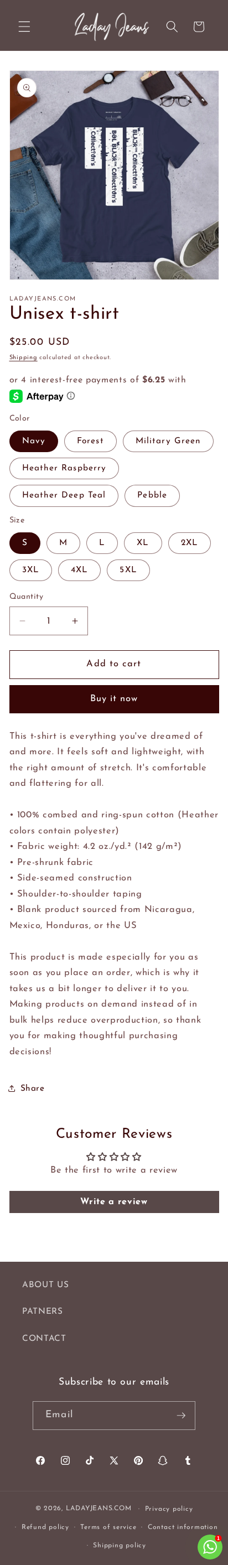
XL (143, 542)
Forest (90, 441)
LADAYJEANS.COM (99, 1509)
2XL (189, 542)
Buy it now (114, 699)
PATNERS (42, 1311)
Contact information (183, 1527)
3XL (30, 570)
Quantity (26, 597)
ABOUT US (45, 1285)
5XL (128, 570)
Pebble (152, 495)
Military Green (168, 441)
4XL (79, 570)
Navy (33, 441)
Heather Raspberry (64, 468)
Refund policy (45, 1527)
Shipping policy (119, 1545)
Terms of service (108, 1527)
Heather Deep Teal (64, 495)
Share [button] (32, 1088)
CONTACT (44, 1338)
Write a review (113, 1202)
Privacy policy (169, 1509)
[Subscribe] (181, 1415)
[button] (24, 26)
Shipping (23, 358)
